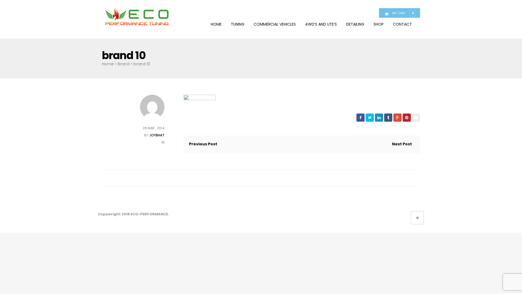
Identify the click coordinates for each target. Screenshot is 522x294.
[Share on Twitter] (370, 118)
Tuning (237, 24)
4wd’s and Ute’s (321, 24)
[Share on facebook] (360, 118)
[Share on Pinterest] (407, 118)
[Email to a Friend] (416, 118)
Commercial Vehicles (275, 24)
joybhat (157, 135)
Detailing (355, 24)
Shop (379, 24)
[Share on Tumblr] (388, 118)
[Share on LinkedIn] (379, 118)
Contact (402, 24)
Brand (123, 64)
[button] (403, 13)
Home (216, 24)
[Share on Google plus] (397, 118)
